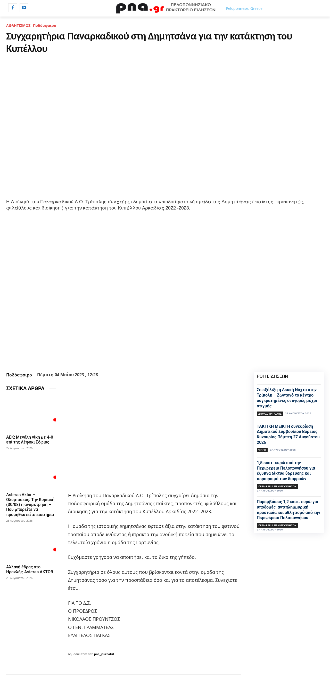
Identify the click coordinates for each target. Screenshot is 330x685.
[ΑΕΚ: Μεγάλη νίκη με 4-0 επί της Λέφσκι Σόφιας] (31, 414)
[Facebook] (12, 7)
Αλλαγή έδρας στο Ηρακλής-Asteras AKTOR (29, 569)
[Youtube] (24, 7)
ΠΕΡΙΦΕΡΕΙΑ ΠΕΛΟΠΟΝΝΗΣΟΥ (277, 486)
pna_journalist (104, 654)
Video (262, 450)
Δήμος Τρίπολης (270, 413)
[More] (167, 357)
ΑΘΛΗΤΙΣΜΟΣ (18, 25)
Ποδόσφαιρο (44, 25)
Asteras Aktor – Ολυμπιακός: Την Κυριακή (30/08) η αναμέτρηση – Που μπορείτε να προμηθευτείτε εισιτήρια (30, 504)
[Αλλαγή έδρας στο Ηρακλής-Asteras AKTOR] (31, 544)
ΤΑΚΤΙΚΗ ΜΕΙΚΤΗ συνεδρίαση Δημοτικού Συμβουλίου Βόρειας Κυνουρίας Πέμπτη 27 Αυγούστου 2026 (288, 434)
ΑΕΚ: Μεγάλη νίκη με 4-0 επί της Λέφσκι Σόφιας (29, 440)
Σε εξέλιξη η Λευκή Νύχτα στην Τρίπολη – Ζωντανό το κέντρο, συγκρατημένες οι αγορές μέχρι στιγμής (287, 397)
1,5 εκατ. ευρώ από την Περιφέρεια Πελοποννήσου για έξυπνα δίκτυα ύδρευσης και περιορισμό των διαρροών (286, 470)
